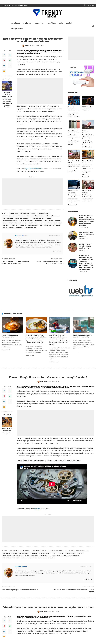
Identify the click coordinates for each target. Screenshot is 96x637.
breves (6, 330)
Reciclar (23, 225)
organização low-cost (54, 222)
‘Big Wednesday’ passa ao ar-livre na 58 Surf (87, 109)
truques (19, 227)
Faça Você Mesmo (37, 218)
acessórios (14, 550)
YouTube (37, 509)
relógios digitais (56, 555)
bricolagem (25, 213)
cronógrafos (24, 553)
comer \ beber (32, 330)
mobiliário (32, 222)
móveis (41, 222)
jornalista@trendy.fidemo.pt (21, 5)
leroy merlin (13, 222)
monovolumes (71, 553)
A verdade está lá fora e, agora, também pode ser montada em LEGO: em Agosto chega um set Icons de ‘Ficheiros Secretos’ (87, 169)
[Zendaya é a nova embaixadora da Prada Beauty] (72, 247)
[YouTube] (93, 5)
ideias (49, 218)
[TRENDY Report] (48, 13)
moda (61, 553)
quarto (6, 225)
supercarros (26, 558)
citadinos (70, 550)
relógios (44, 555)
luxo (55, 553)
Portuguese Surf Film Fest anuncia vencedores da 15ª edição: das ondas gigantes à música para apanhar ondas (74, 167)
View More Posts (54, 235)
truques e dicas (31, 227)
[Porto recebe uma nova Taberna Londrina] (12, 325)
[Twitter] (87, 5)
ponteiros (35, 555)
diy (58, 215)
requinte (48, 225)
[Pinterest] (89, 5)
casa (33, 213)
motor (80, 553)
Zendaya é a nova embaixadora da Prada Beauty (85, 246)
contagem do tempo (10, 553)
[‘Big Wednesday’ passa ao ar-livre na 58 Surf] (88, 100)
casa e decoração (22, 215)
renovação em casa (35, 225)
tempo (42, 558)
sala (5, 227)
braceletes (36, 550)
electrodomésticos (22, 218)
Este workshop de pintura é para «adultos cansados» (7, 431)
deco (41, 215)
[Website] (53, 251)
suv (35, 558)
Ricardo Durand (29, 45)
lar (5, 222)
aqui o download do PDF (33, 169)
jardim (58, 220)
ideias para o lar (41, 220)
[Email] (4, 71)
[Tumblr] (10, 65)
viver (53, 330)
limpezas (23, 222)
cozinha (34, 215)
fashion (34, 553)
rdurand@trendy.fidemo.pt (44, 247)
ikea (51, 220)
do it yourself (8, 218)
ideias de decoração (10, 220)
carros (45, 550)
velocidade (50, 558)
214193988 (7, 5)
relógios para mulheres (11, 558)
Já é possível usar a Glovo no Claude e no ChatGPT (86, 234)
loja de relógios (45, 553)
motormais (7, 555)
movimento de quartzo (21, 555)
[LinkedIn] (4, 65)
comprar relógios (81, 550)
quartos (14, 225)
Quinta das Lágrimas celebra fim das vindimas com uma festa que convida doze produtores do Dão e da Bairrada (7, 100)
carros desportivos (57, 550)
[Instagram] (91, 5)
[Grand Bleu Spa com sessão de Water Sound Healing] (83, 325)
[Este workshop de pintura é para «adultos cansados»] (7, 422)
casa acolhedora (44, 213)
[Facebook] (84, 5)
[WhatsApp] (10, 60)
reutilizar (57, 225)
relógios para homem (72, 555)
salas (12, 227)
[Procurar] (93, 26)
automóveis (25, 550)
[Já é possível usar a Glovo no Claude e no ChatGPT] (72, 235)
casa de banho (8, 215)
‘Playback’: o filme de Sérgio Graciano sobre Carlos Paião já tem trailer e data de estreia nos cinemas (87, 197)
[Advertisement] (40, 91)
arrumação (14, 213)
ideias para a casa (27, 220)
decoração (50, 215)
